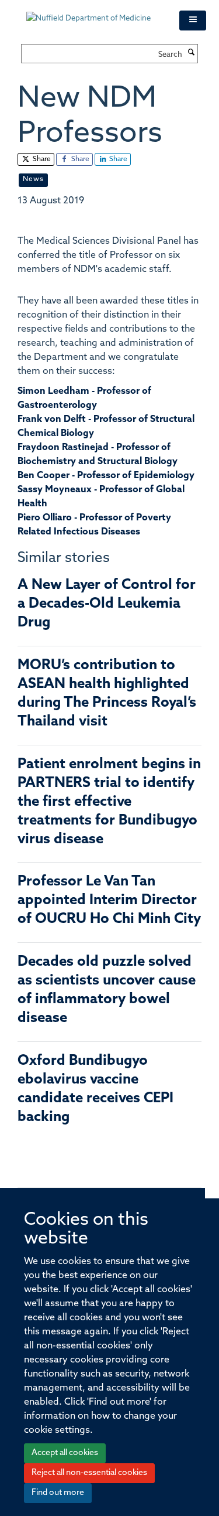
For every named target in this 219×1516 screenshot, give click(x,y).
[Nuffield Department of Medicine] (94, 13)
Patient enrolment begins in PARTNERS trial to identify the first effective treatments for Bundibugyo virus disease (109, 802)
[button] (192, 20)
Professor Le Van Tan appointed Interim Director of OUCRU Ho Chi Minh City (109, 900)
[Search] (191, 53)
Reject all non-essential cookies (89, 1473)
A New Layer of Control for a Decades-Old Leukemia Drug (107, 604)
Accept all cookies (65, 1453)
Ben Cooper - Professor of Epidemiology (106, 476)
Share (41, 159)
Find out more (58, 1492)
